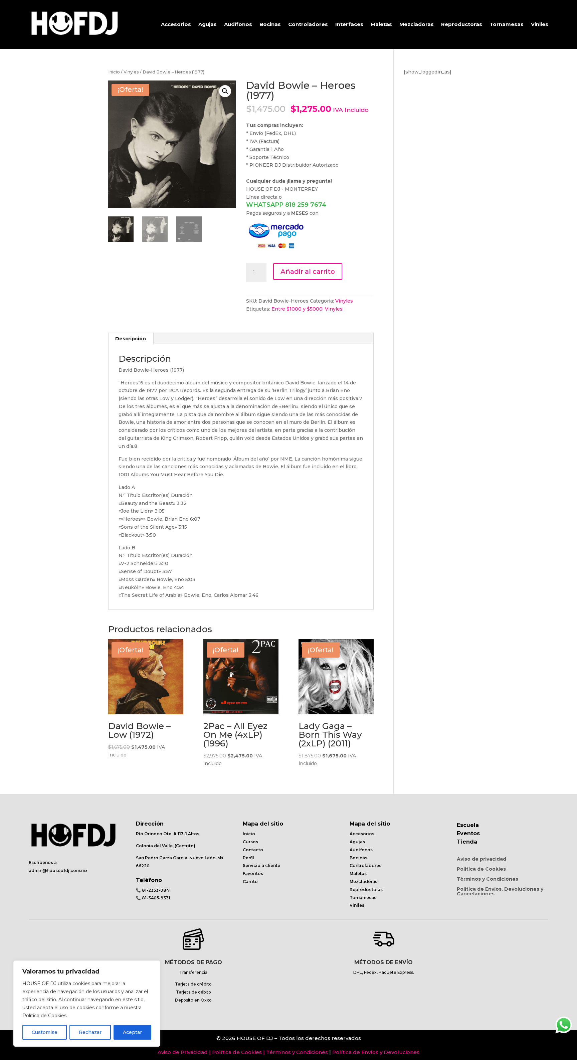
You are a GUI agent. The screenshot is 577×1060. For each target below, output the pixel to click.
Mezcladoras (416, 24)
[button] (225, 91)
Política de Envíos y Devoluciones (375, 1052)
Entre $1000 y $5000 (297, 309)
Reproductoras (461, 24)
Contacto (253, 849)
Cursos (250, 841)
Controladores (308, 24)
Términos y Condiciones (487, 879)
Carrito (250, 881)
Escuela (468, 825)
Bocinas (270, 24)
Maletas (381, 24)
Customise (44, 1032)
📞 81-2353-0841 (153, 890)
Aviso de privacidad (481, 859)
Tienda (467, 842)
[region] (86, 1003)
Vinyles (131, 71)
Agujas (207, 24)
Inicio (114, 71)
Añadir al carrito (307, 272)
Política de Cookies (481, 869)
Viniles (539, 24)
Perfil (248, 857)
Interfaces (349, 24)
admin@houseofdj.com (54, 870)
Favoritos (253, 873)
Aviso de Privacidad (183, 1052)
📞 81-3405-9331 (153, 897)
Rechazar (90, 1032)
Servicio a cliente (261, 865)
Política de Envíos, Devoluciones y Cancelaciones (500, 892)
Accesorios (176, 24)
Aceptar (132, 1032)
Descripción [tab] (130, 339)
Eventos (468, 833)
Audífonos (238, 24)
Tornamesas (507, 24)
